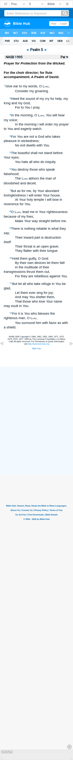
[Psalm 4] (4, 352)
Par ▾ (64, 57)
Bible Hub (36, 348)
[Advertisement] (36, 447)
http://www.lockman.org (38, 344)
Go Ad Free (7, 752)
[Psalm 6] (68, 352)
